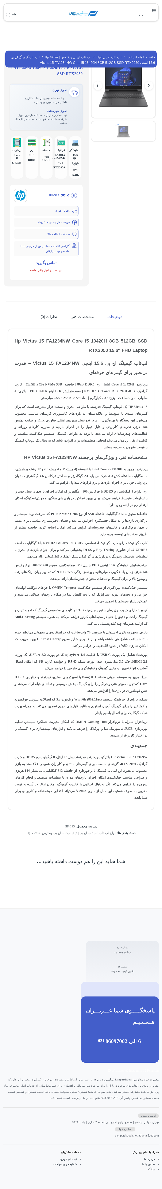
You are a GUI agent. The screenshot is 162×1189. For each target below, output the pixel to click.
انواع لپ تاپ (135, 57)
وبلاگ (151, 1169)
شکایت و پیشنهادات (65, 1164)
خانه (152, 57)
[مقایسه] (8, 15)
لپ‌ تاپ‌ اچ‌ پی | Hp (109, 57)
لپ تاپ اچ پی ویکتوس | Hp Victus (68, 57)
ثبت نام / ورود (68, 1159)
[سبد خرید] (14, 15)
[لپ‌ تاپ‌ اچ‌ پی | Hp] (20, 195)
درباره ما (149, 1159)
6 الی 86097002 (123, 1041)
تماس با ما (148, 1164)
